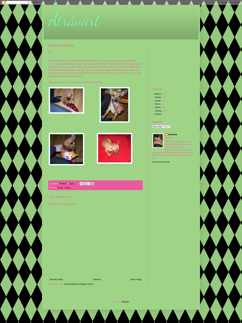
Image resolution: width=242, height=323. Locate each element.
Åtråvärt (74, 20)
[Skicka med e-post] (81, 183)
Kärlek (158, 101)
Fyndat (158, 97)
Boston (60, 188)
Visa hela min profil (160, 162)
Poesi (157, 104)
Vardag (67, 188)
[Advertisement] (168, 65)
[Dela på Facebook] (92, 183)
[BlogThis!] (85, 183)
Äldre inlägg (136, 279)
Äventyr (158, 114)
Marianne (172, 134)
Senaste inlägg (56, 279)
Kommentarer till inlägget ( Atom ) (79, 284)
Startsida (97, 279)
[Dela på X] (88, 183)
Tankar (158, 107)
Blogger (125, 302)
